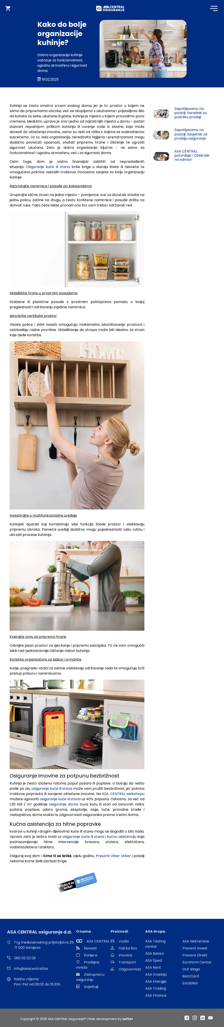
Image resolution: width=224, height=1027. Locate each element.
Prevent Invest (195, 948)
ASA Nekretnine (195, 941)
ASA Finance (155, 995)
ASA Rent (153, 967)
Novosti (90, 948)
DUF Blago (191, 969)
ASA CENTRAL (98, 941)
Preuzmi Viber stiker (113, 855)
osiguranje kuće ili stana (52, 788)
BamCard (190, 976)
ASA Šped (153, 960)
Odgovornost (130, 969)
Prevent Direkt (195, 955)
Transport (127, 962)
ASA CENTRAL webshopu (123, 793)
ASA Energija (155, 981)
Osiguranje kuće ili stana (48, 166)
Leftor (127, 1019)
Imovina (125, 955)
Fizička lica (128, 948)
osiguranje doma (63, 804)
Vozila (124, 941)
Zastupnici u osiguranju (90, 977)
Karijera (90, 955)
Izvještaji (91, 986)
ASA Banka (154, 953)
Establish (190, 983)
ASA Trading (155, 988)
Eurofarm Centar (197, 962)
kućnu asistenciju (121, 836)
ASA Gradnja (156, 974)
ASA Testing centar (155, 944)
